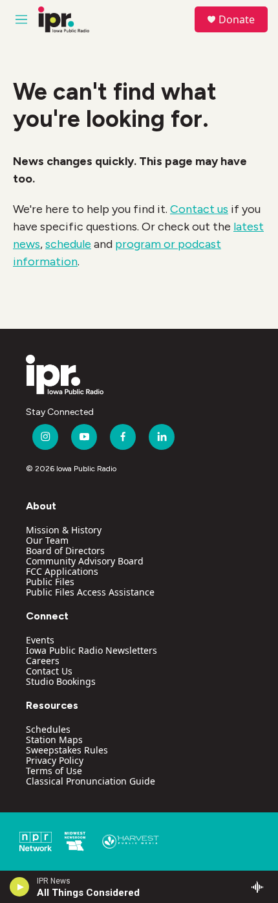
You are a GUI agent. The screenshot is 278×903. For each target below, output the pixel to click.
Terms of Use (54, 770)
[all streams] (261, 887)
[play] (20, 886)
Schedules (48, 729)
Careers (42, 660)
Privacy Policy (54, 760)
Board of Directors (65, 550)
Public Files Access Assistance (90, 592)
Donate (237, 19)
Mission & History (64, 530)
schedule (68, 244)
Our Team (47, 540)
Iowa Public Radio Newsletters (91, 650)
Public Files (50, 581)
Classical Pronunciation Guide (90, 781)
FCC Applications (62, 571)
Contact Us (49, 671)
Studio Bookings (61, 681)
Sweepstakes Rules (67, 750)
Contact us (199, 209)
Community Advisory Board (85, 561)
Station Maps (54, 739)
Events (40, 640)
